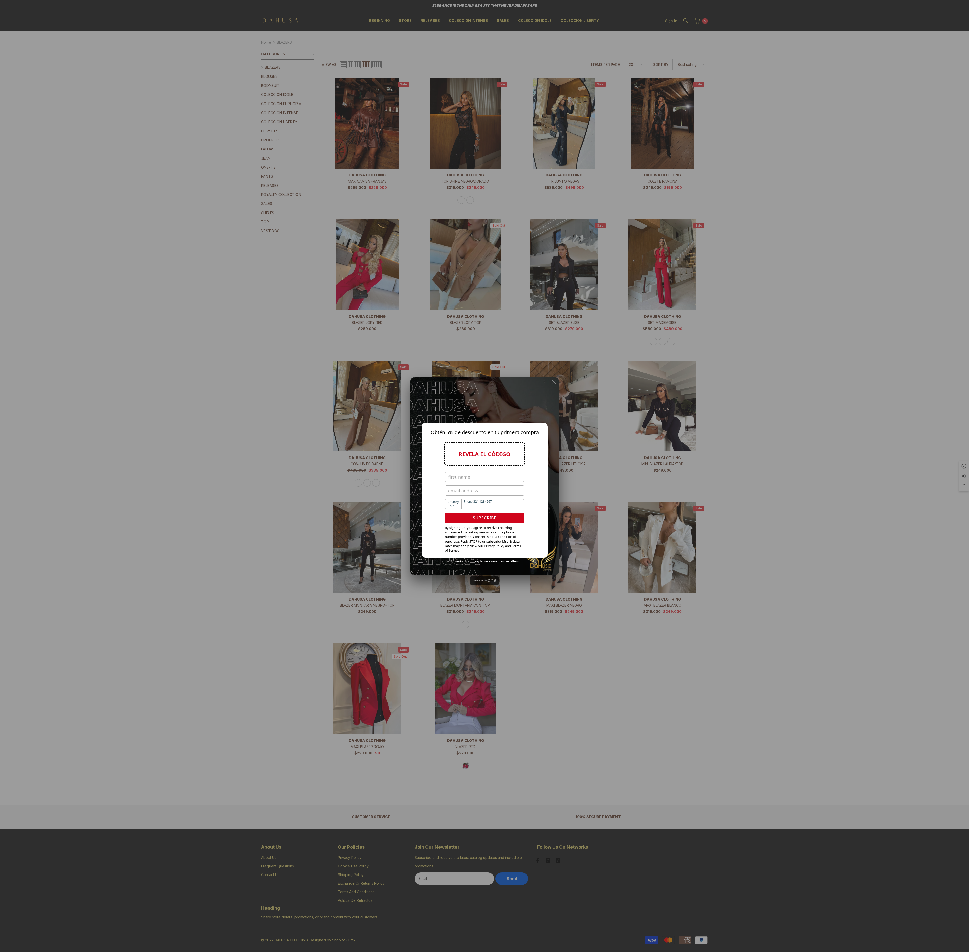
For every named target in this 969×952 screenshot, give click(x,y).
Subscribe (484, 518)
